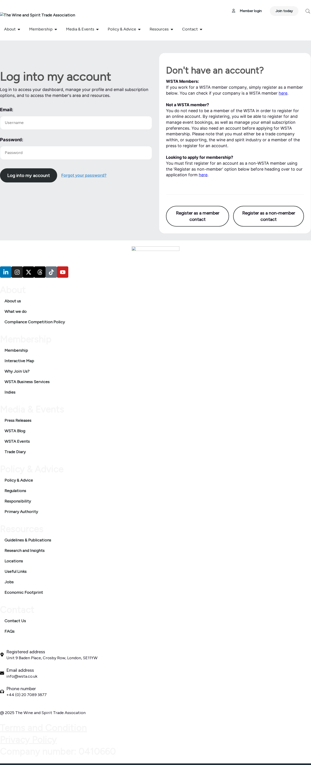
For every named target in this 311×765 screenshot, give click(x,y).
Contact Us (15, 620)
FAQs (10, 631)
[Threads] (40, 272)
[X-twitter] (28, 272)
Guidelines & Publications (28, 540)
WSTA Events (17, 441)
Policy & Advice (19, 480)
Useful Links (16, 571)
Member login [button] (248, 11)
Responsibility (18, 501)
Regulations (15, 490)
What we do (16, 311)
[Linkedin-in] (5, 272)
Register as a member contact (197, 216)
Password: (11, 140)
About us (13, 300)
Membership (16, 350)
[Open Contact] (201, 29)
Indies (10, 392)
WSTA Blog (15, 430)
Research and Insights (25, 550)
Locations (14, 560)
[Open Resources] (172, 29)
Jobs (9, 581)
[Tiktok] (51, 272)
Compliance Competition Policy (35, 321)
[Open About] (19, 29)
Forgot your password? (84, 175)
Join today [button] (284, 11)
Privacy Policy (28, 739)
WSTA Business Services (27, 381)
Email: (6, 110)
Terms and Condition (43, 727)
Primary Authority (21, 511)
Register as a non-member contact (268, 216)
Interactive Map (19, 360)
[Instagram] (17, 272)
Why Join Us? (17, 371)
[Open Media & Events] (97, 29)
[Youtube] (62, 272)
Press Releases (18, 420)
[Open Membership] (56, 29)
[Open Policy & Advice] (139, 29)
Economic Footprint (24, 592)
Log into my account (28, 175)
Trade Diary (15, 451)
